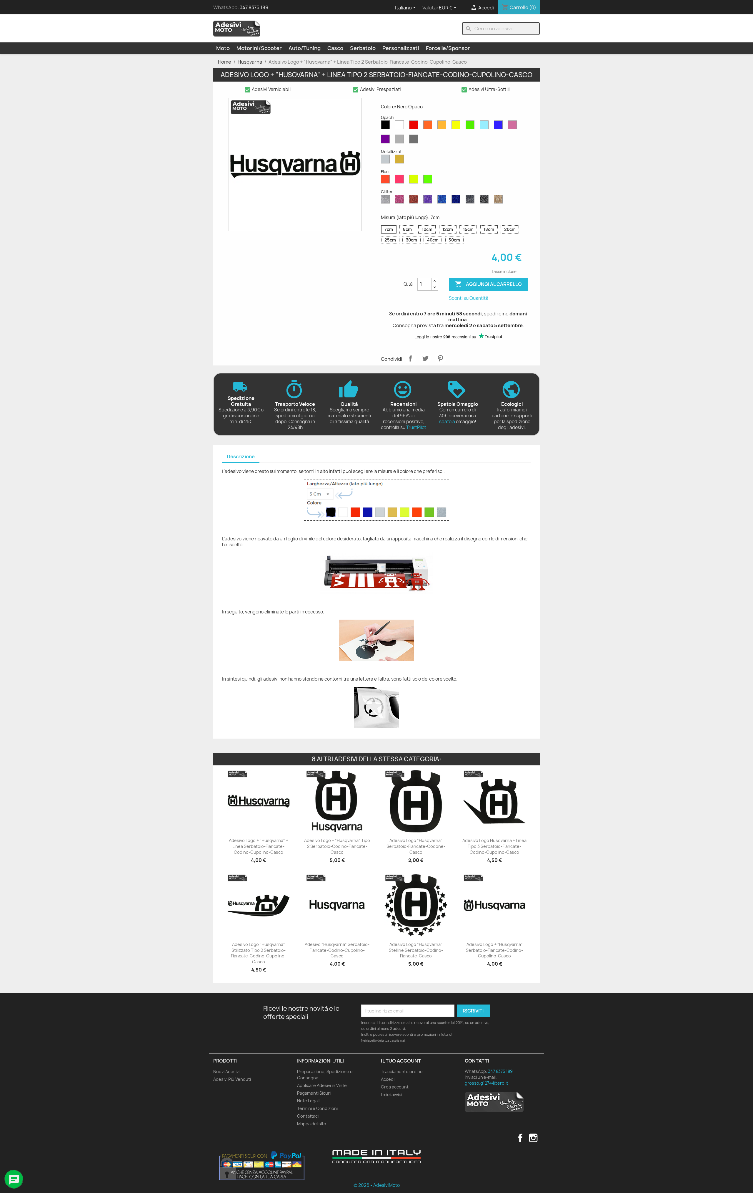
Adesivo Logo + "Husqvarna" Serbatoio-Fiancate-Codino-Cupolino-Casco (494, 950)
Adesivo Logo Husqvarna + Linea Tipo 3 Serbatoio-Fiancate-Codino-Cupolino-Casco (494, 846)
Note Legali (308, 1100)
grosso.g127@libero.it (486, 1083)
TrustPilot (416, 427)
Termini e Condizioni (317, 1108)
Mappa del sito (311, 1123)
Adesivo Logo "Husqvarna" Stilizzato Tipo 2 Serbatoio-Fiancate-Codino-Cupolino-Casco (258, 953)
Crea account (395, 1087)
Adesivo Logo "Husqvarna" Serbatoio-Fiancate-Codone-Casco (416, 846)
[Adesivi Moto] (236, 28)
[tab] (240, 457)
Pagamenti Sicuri (314, 1093)
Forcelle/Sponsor (448, 48)
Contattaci (308, 1116)
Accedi (387, 1079)
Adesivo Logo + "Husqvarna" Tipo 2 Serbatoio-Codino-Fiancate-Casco (337, 846)
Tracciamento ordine (402, 1071)
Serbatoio (363, 48)
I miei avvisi (391, 1094)
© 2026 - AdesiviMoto (377, 1185)
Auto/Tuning (305, 48)
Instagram (533, 1138)
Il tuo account (401, 1061)
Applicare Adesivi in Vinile (322, 1085)
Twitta (425, 358)
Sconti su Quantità (468, 298)
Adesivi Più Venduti (232, 1079)
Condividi (410, 358)
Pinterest (440, 358)
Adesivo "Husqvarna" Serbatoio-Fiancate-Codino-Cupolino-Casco (337, 950)
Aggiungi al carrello (488, 283)
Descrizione (241, 456)
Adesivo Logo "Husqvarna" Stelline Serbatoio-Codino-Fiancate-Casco (416, 950)
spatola (447, 421)
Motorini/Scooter (259, 48)
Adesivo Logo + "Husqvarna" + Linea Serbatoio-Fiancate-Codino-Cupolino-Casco (258, 846)
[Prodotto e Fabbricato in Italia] (376, 1156)
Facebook (520, 1138)
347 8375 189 (254, 7)
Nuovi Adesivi (226, 1071)
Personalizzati (400, 48)
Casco (335, 48)
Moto (223, 48)
